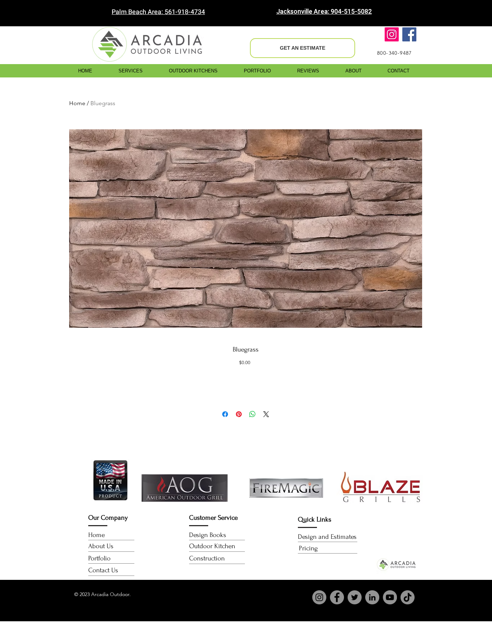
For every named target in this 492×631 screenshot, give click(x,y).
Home (77, 103)
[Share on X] (266, 414)
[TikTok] (408, 597)
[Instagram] (392, 34)
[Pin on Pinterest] (238, 414)
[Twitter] (355, 597)
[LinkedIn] (372, 597)
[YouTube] (390, 597)
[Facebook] (409, 34)
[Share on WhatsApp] (252, 414)
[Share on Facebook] (225, 414)
